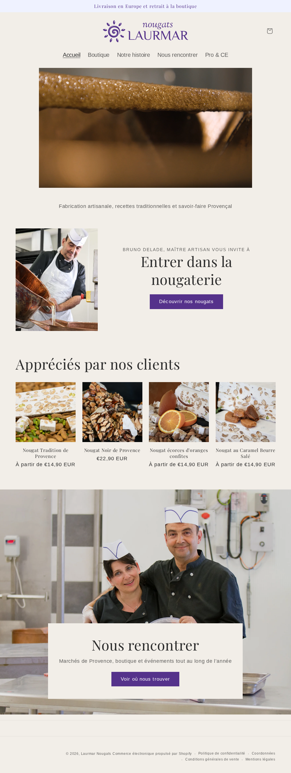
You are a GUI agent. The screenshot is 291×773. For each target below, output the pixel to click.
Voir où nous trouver (145, 678)
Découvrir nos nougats (186, 301)
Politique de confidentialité (222, 753)
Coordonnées (263, 753)
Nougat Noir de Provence (112, 450)
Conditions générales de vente (212, 759)
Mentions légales (260, 759)
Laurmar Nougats (96, 754)
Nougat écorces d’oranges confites (179, 453)
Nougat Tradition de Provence (45, 453)
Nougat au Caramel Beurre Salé (245, 453)
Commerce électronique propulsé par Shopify (152, 754)
